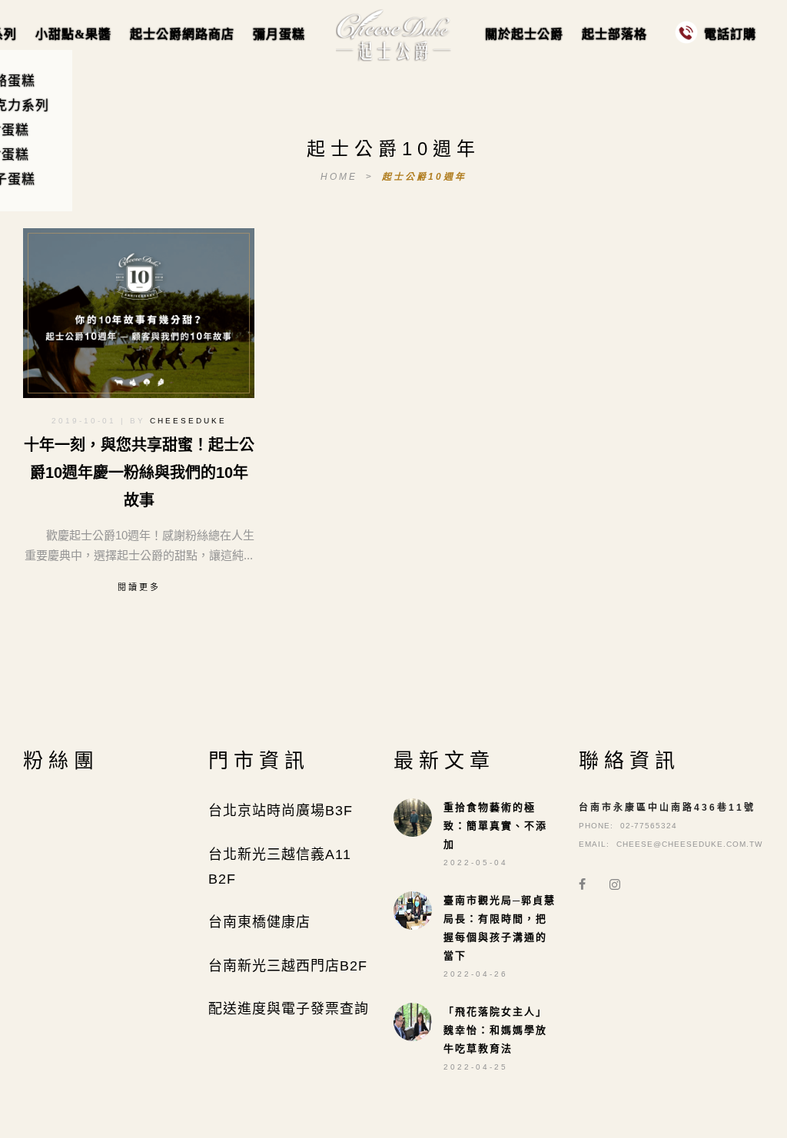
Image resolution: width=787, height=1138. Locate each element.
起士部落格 (614, 34)
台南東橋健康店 (259, 922)
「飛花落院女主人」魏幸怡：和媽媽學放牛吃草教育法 (495, 1030)
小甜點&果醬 (73, 34)
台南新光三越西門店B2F (287, 966)
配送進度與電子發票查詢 (288, 1009)
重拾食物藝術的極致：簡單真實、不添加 (495, 825)
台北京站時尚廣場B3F (280, 810)
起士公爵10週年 (424, 176)
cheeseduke (188, 420)
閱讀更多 (139, 587)
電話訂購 (730, 34)
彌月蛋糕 (279, 34)
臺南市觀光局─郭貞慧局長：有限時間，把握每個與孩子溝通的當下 (499, 927)
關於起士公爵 (524, 34)
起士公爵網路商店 (182, 34)
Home (341, 176)
